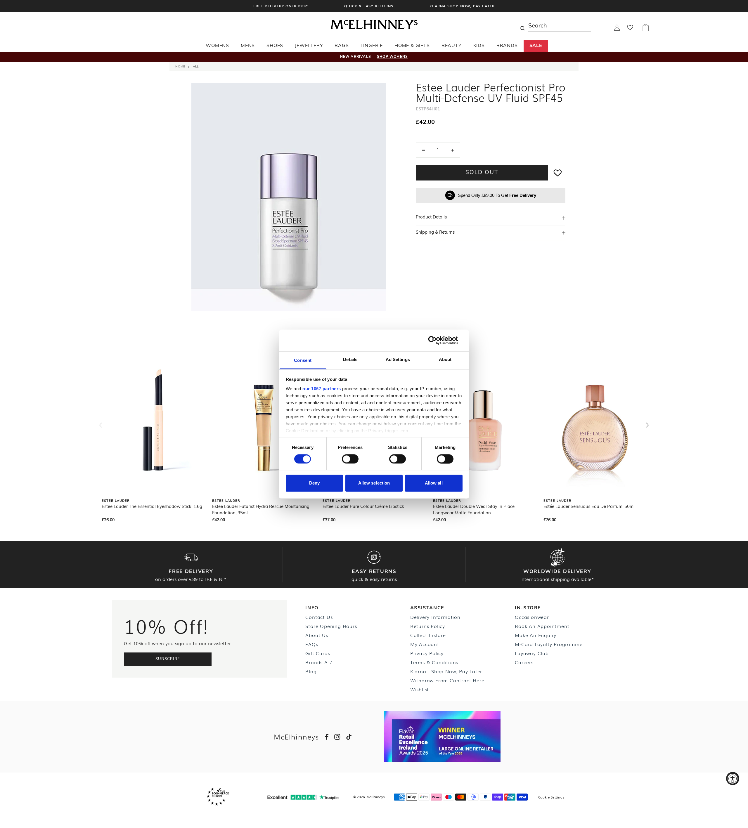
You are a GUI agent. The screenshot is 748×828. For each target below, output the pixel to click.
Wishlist (419, 689)
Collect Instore (428, 634)
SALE (535, 46)
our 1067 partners (321, 388)
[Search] (522, 26)
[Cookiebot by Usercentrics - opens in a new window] (437, 340)
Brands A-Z (318, 662)
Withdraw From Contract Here (447, 680)
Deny (314, 483)
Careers (524, 662)
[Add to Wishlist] (557, 172)
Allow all (434, 483)
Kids (479, 46)
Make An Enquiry (535, 634)
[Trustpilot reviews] (303, 797)
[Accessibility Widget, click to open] (732, 778)
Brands (507, 46)
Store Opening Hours (331, 625)
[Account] (617, 29)
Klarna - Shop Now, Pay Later (446, 671)
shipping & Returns (435, 232)
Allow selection (374, 483)
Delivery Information (435, 616)
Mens (248, 46)
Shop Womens (392, 57)
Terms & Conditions (434, 662)
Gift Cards (317, 653)
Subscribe (167, 659)
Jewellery (309, 46)
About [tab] (445, 359)
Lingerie (372, 46)
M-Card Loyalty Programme (548, 644)
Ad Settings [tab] (398, 359)
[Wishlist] (630, 29)
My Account (424, 644)
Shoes (274, 46)
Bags (342, 46)
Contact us (319, 616)
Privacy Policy (427, 653)
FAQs (311, 644)
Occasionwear (532, 616)
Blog (310, 671)
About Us (316, 634)
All (196, 66)
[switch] (350, 459)
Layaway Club (532, 653)
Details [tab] (350, 359)
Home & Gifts (412, 46)
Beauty (451, 46)
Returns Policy (427, 625)
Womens (217, 46)
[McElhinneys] (374, 28)
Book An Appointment (542, 625)
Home (180, 66)
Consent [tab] (302, 360)
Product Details (431, 217)
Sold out (481, 173)
